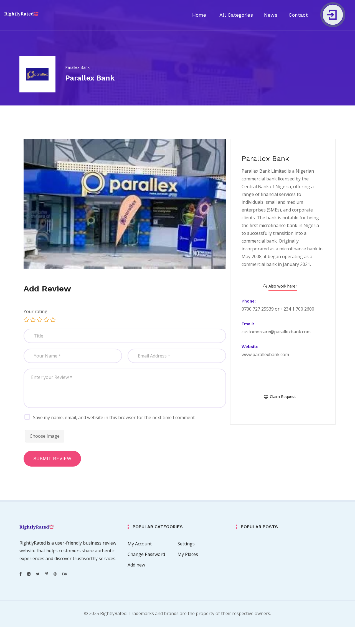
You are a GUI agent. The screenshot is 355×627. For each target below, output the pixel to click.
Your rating (35, 311)
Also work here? (282, 286)
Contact (298, 15)
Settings (186, 544)
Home (199, 15)
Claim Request (283, 396)
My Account (140, 544)
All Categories (236, 15)
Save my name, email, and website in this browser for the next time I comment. (114, 417)
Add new (136, 565)
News (270, 15)
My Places (188, 554)
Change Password (146, 554)
